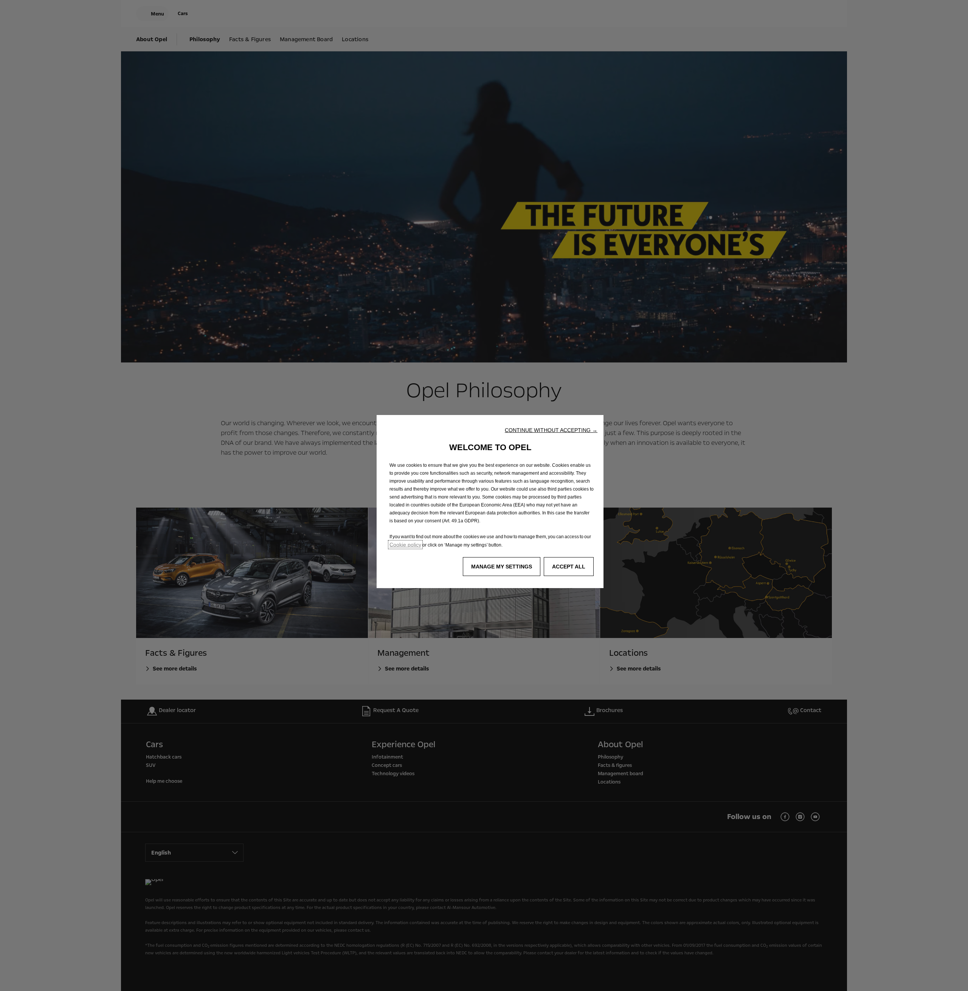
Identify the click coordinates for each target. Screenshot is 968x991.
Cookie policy (405, 545)
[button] (551, 430)
